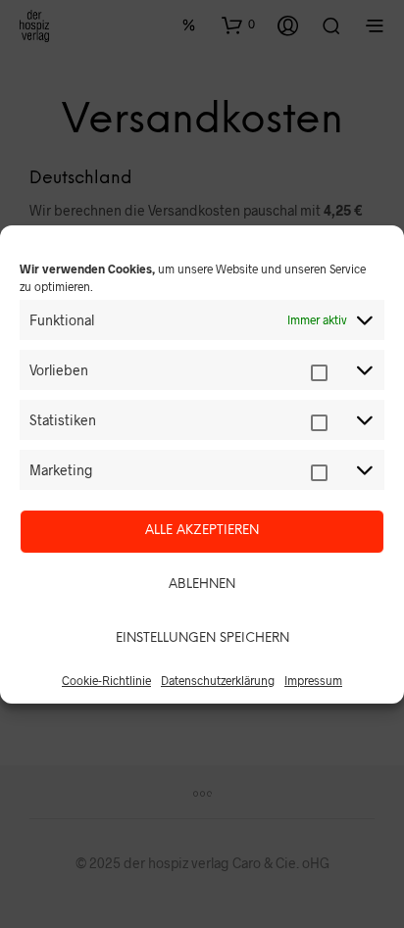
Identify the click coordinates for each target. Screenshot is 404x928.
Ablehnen (202, 584)
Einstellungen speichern (202, 638)
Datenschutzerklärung (218, 680)
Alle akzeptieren (202, 530)
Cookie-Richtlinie (106, 680)
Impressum (313, 680)
